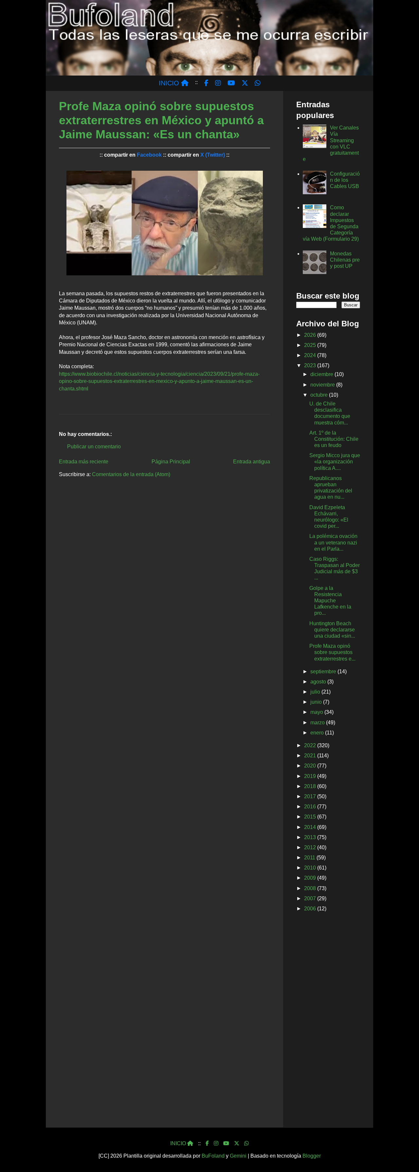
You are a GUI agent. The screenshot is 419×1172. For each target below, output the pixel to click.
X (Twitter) (212, 155)
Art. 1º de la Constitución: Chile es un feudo (333, 439)
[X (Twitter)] (236, 1143)
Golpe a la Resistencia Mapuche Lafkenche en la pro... (330, 600)
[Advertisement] (328, 1021)
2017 (310, 796)
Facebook (149, 155)
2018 (310, 786)
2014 (310, 827)
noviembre (323, 385)
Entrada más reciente (83, 461)
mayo (317, 712)
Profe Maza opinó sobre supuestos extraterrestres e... (332, 652)
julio (315, 692)
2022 (310, 745)
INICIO (170, 83)
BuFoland (213, 1156)
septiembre (323, 671)
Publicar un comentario (94, 446)
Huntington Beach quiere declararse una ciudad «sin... (332, 630)
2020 (310, 765)
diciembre (322, 374)
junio (316, 702)
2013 (310, 837)
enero (317, 732)
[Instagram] (216, 1143)
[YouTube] (226, 1143)
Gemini (238, 1156)
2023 (310, 365)
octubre (319, 395)
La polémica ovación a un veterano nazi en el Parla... (333, 542)
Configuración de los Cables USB (345, 180)
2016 (310, 806)
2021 (310, 755)
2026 (310, 335)
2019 (310, 776)
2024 (310, 355)
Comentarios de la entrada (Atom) (131, 474)
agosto (318, 681)
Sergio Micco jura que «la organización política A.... (334, 462)
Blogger (311, 1156)
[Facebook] (207, 1143)
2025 (310, 345)
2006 (310, 908)
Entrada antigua (251, 461)
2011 (310, 857)
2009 (310, 878)
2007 (310, 898)
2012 (310, 847)
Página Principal (171, 461)
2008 (310, 888)
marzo (318, 722)
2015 (310, 816)
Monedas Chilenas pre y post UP (345, 260)
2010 (310, 867)
